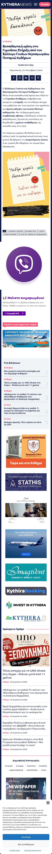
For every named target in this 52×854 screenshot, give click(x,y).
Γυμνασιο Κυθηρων (15, 231)
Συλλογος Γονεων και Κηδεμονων (32, 234)
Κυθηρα (7, 41)
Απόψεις (8, 368)
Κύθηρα (8, 379)
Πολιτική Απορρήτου (32, 850)
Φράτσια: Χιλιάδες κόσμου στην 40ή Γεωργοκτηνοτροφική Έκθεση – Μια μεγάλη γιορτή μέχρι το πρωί (23, 742)
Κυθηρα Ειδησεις (10, 234)
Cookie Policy (15, 850)
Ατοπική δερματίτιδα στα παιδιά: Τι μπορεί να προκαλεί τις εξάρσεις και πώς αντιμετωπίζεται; (22, 410)
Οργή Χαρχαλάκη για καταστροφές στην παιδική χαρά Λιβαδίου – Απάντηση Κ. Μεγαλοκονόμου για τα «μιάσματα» (25, 709)
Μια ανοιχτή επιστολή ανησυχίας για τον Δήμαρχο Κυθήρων (22, 372)
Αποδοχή (26, 837)
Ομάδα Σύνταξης (26, 65)
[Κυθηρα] (16, 4)
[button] (48, 802)
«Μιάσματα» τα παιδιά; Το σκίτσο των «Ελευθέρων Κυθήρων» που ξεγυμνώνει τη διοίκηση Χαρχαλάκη (22, 396)
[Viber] (38, 78)
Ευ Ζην (7, 405)
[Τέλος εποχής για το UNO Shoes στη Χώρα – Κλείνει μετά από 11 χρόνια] (26, 650)
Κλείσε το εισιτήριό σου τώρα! (20, 324)
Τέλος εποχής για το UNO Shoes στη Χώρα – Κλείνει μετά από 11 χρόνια (22, 384)
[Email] (32, 78)
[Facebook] (13, 78)
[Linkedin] (26, 78)
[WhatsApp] (20, 78)
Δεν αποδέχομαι (26, 844)
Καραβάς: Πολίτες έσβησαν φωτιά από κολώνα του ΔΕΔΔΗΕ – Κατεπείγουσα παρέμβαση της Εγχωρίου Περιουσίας (24, 725)
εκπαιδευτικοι (30, 231)
